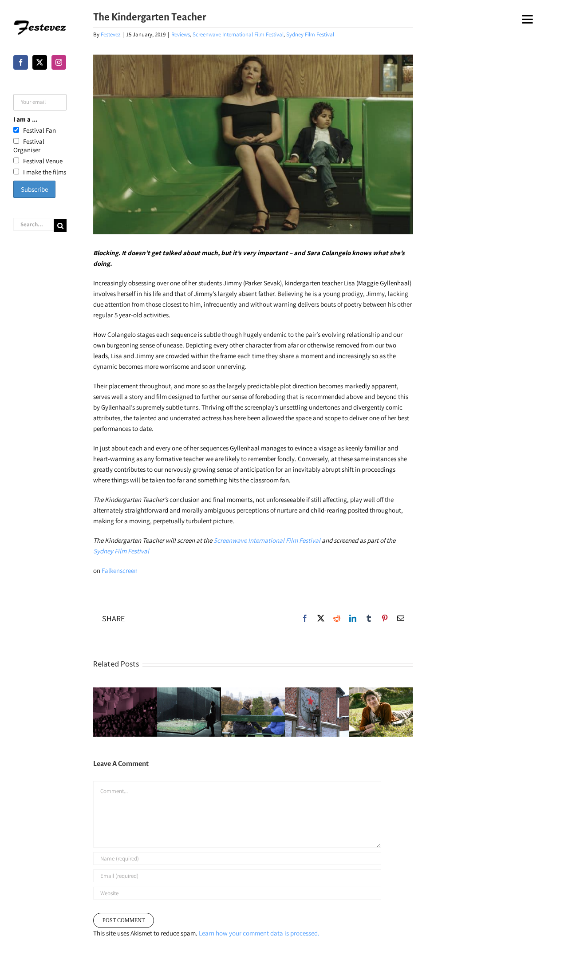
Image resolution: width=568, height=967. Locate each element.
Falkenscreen (120, 570)
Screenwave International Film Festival (238, 34)
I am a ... (25, 119)
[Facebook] (20, 62)
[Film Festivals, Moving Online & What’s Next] (189, 711)
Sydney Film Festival (310, 34)
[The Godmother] (253, 711)
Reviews (180, 34)
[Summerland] (381, 711)
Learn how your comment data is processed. (259, 933)
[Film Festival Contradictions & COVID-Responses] (125, 711)
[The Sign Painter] (317, 711)
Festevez (110, 34)
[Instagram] (58, 62)
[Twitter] (39, 62)
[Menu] (527, 19)
